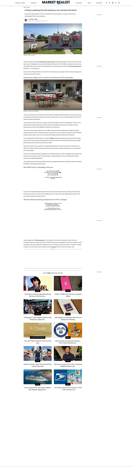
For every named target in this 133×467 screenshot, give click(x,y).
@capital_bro (48, 172)
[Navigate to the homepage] (56, 2)
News (89, 3)
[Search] (106, 2)
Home (25, 7)
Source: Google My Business (31, 111)
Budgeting (33, 3)
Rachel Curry (34, 19)
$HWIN (57, 171)
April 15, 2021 (58, 209)
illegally (52, 138)
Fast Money (79, 3)
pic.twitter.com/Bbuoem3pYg (53, 205)
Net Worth (99, 3)
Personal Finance (20, 3)
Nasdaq (54, 246)
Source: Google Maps (29, 55)
